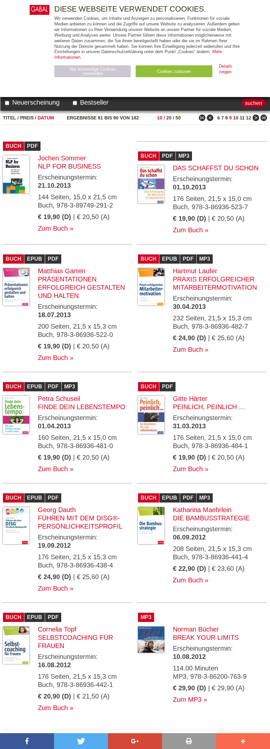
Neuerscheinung (35, 102)
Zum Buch (53, 228)
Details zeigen (225, 69)
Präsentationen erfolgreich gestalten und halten (81, 287)
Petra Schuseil (59, 398)
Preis (27, 117)
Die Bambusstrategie (211, 518)
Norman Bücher (196, 629)
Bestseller (93, 102)
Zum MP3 (187, 699)
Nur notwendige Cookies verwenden (92, 71)
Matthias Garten (61, 271)
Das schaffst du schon (215, 168)
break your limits (206, 637)
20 (169, 117)
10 (159, 117)
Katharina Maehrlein (202, 509)
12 (248, 117)
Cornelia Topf (57, 629)
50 (178, 117)
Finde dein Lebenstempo (81, 406)
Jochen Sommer (62, 158)
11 (242, 117)
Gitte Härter (190, 398)
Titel (9, 117)
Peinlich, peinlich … (209, 406)
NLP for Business (69, 166)
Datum (46, 117)
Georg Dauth (57, 509)
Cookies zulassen (174, 71)
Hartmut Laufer (195, 271)
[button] (27, 741)
